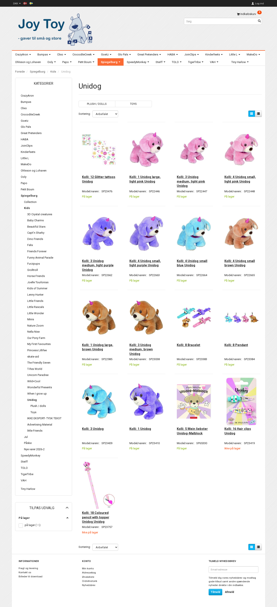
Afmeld (229, 592)
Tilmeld (215, 592)
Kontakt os (25, 572)
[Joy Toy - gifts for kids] (54, 28)
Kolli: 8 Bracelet (188, 345)
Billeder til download (30, 576)
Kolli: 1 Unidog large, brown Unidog (97, 347)
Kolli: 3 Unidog (93, 429)
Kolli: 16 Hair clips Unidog (237, 431)
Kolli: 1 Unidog (140, 429)
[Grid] (251, 113)
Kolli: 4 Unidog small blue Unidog (192, 263)
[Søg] (259, 21)
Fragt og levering (28, 568)
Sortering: (85, 113)
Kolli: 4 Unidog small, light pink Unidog (240, 179)
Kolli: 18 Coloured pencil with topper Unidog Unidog (95, 517)
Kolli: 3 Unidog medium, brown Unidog (141, 349)
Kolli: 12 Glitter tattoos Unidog (98, 179)
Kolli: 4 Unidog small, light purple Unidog (145, 263)
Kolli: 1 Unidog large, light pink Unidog (145, 179)
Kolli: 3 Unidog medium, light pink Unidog (191, 181)
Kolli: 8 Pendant (236, 345)
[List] (258, 113)
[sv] (31, 3)
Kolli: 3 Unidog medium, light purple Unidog (98, 265)
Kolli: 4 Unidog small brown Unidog (239, 263)
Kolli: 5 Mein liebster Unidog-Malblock (192, 431)
